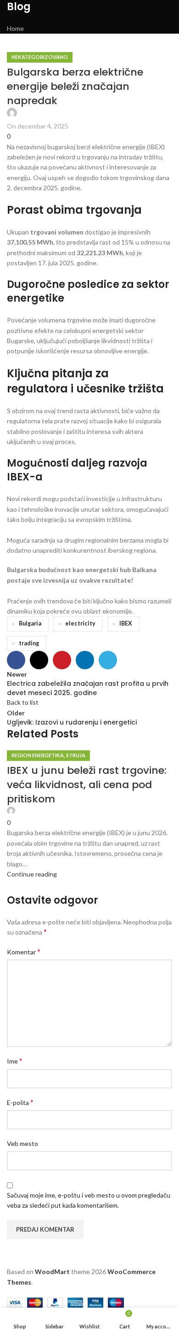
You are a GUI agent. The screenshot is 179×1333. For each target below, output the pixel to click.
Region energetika (37, 755)
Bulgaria (30, 623)
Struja (75, 755)
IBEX (125, 623)
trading (29, 643)
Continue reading (32, 874)
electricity (80, 623)
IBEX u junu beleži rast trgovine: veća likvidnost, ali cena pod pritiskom (87, 784)
